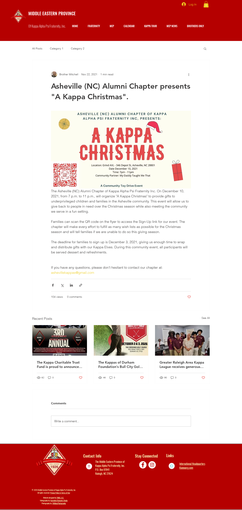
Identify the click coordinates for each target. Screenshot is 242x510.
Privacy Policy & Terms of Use (60, 492)
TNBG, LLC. (60, 497)
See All (206, 318)
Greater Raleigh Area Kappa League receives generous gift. (182, 364)
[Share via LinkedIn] (71, 285)
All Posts (37, 48)
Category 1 (56, 48)
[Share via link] (80, 285)
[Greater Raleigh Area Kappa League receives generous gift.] (182, 340)
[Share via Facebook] (53, 285)
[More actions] (188, 74)
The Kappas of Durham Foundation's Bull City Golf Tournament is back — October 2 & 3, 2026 (119, 364)
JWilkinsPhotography (59, 503)
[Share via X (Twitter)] (62, 285)
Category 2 (77, 48)
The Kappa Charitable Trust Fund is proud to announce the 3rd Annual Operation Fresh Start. (58, 364)
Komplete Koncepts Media (58, 500)
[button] (206, 4)
